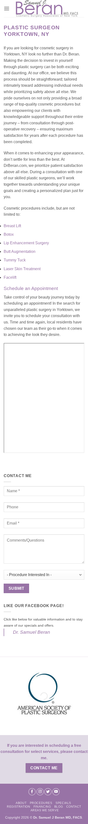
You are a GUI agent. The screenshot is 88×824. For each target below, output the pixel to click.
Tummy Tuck (15, 260)
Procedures (41, 803)
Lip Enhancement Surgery (27, 243)
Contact (73, 806)
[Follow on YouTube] (56, 791)
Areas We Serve (45, 810)
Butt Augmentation (20, 251)
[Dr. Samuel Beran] (47, 8)
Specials (63, 803)
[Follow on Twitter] (48, 791)
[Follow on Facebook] (32, 791)
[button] (7, 8)
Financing (42, 806)
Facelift (10, 277)
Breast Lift (13, 226)
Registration (18, 806)
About (21, 803)
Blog (58, 806)
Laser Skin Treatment (22, 269)
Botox (9, 234)
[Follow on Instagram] (40, 791)
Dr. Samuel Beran (31, 632)
